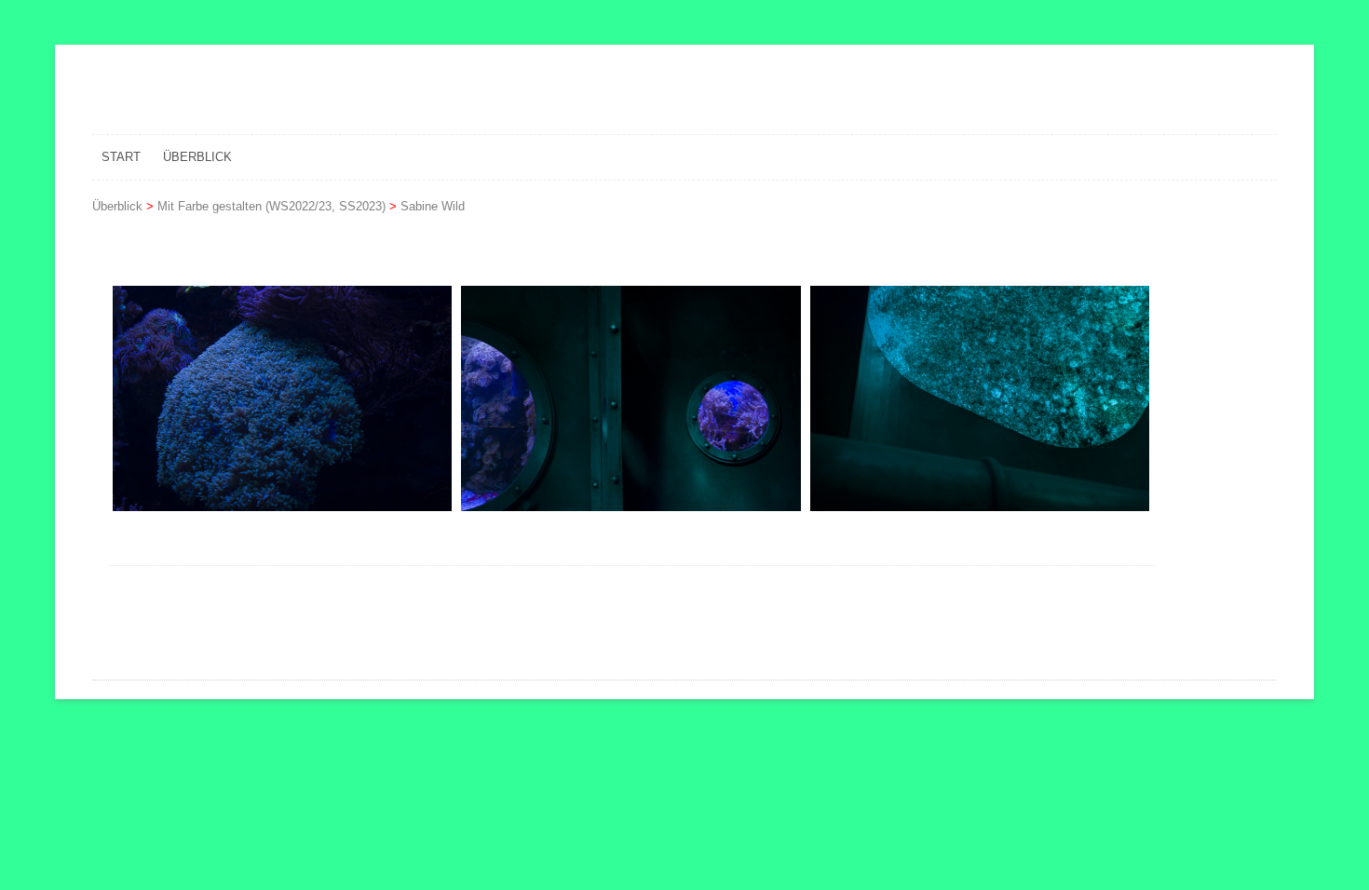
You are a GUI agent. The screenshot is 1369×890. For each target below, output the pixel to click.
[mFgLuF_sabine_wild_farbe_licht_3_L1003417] (979, 398)
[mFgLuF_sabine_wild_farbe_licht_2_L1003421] (630, 398)
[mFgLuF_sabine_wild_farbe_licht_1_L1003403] (282, 398)
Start (121, 157)
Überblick (197, 157)
